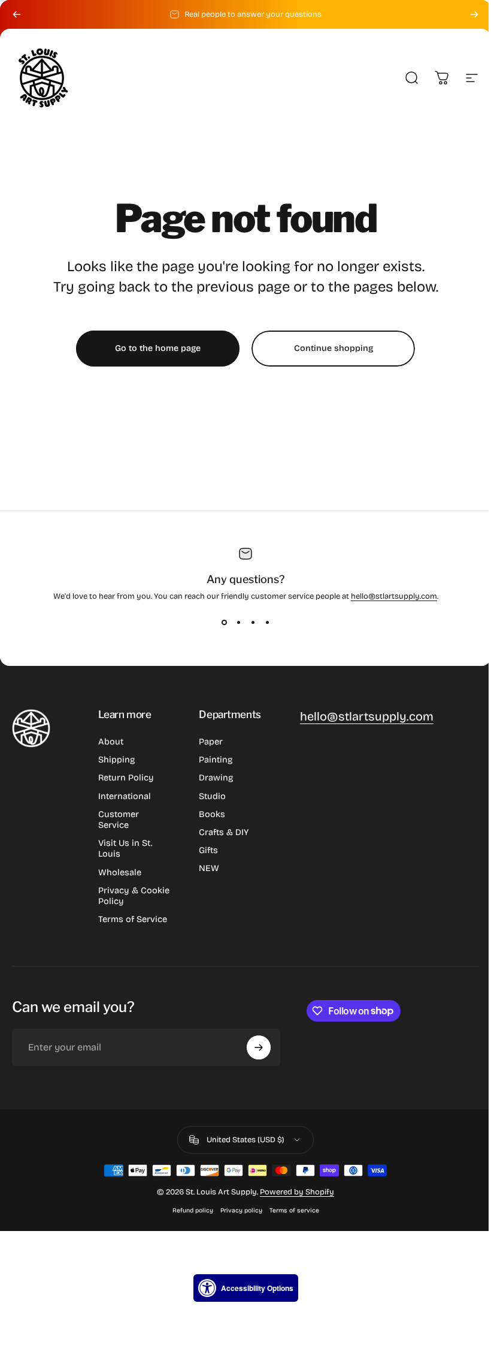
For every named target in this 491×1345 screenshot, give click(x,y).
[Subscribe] (259, 1047)
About (110, 741)
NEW (209, 868)
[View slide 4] (267, 623)
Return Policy (126, 777)
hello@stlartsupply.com (394, 596)
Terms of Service (132, 919)
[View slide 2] (238, 623)
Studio (212, 796)
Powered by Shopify (297, 1192)
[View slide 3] (253, 623)
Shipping (116, 759)
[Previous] (17, 14)
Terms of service (294, 1210)
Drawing (216, 777)
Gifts (208, 850)
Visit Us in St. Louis (125, 848)
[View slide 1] (224, 623)
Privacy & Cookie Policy (133, 895)
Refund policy (192, 1210)
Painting (215, 759)
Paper (211, 741)
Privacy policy (241, 1210)
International (124, 796)
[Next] (474, 14)
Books (212, 814)
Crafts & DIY (223, 832)
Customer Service (118, 819)
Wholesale (119, 872)
